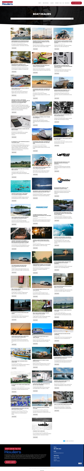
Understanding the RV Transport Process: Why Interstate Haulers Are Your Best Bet (20, 41)
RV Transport (17, 43)
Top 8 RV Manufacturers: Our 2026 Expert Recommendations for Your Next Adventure (62, 262)
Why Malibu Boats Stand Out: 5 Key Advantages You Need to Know (61, 188)
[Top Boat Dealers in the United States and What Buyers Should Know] (21, 401)
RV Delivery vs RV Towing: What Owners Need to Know (21, 385)
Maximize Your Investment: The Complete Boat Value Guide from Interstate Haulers (63, 237)
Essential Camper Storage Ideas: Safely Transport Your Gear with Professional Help (41, 241)
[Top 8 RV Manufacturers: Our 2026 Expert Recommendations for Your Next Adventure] (63, 255)
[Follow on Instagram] (81, 463)
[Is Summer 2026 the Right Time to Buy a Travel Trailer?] (42, 329)
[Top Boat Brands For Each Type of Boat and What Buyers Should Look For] (63, 350)
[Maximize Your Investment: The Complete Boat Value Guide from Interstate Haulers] (63, 230)
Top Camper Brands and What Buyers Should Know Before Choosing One (19, 266)
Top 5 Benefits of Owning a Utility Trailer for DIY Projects (41, 117)
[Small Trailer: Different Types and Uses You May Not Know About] (21, 282)
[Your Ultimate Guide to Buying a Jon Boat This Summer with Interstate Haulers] (21, 210)
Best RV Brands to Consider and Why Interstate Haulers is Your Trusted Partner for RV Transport (63, 66)
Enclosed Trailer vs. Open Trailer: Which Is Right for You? (63, 139)
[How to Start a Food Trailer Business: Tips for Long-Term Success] (63, 107)
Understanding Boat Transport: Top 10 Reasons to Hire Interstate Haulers (62, 90)
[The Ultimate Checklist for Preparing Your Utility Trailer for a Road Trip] (42, 160)
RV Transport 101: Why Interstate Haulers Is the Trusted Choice (20, 142)
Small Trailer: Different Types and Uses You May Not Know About (21, 289)
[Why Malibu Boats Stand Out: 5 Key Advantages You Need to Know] (63, 180)
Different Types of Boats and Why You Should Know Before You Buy (62, 381)
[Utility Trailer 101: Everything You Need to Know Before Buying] (21, 81)
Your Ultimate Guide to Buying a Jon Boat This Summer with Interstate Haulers (20, 218)
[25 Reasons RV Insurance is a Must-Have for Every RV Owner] (21, 122)
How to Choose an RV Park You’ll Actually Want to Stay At (20, 169)
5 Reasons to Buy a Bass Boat (39, 431)
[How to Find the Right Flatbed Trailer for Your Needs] (63, 303)
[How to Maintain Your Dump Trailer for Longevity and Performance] (42, 58)
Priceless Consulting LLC (51, 468)
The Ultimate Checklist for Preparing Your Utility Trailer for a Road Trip (41, 168)
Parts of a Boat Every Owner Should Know (63, 404)
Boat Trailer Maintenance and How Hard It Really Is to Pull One (63, 287)
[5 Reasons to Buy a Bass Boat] (42, 424)
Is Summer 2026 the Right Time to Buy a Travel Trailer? (40, 337)
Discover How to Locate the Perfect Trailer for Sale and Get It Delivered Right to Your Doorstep (63, 41)
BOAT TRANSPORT (17, 66)
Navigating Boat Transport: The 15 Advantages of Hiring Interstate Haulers (20, 65)
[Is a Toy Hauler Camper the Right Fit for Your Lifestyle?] (42, 282)
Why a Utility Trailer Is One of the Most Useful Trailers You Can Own (41, 313)
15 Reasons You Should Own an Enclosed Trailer (20, 313)
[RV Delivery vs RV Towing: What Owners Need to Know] (21, 377)
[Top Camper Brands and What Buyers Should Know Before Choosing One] (21, 258)
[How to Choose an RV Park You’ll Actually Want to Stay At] (21, 162)
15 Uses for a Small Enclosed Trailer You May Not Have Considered (41, 384)
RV (19, 43)
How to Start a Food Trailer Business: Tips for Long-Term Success (63, 115)
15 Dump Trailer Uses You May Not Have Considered (62, 334)
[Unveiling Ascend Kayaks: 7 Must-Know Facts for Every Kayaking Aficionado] (21, 186)
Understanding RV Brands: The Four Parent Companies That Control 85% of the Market (42, 265)
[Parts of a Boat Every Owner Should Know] (63, 397)
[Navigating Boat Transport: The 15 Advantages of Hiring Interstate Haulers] (21, 57)
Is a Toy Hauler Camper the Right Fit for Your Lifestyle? (41, 290)
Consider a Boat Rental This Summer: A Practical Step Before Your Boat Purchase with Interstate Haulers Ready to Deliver (20, 241)
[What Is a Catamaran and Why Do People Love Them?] (42, 400)
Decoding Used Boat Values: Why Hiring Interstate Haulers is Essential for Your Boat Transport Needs (41, 41)
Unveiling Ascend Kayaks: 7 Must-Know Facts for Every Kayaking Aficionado (19, 194)
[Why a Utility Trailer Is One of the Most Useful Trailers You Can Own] (42, 306)
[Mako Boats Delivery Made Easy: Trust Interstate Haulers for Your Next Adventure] (63, 155)
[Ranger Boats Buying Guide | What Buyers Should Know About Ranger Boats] (21, 329)
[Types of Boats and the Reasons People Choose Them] (21, 354)
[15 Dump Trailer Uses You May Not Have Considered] (63, 326)
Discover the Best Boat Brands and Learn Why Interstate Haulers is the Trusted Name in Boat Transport (63, 213)
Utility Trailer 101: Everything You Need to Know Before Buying (20, 89)
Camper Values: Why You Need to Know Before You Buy (41, 361)
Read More (14, 48)
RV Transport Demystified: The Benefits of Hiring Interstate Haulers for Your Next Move (41, 90)
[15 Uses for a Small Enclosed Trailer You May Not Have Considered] (42, 377)
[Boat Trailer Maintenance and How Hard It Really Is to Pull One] (63, 279)
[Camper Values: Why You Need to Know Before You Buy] (42, 353)
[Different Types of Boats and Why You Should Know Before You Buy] (63, 374)
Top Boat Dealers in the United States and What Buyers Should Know (20, 409)
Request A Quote (10, 462)
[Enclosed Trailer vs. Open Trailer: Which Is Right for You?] (63, 131)
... (69, 440)
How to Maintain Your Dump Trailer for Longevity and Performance (41, 66)
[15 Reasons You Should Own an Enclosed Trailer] (21, 305)
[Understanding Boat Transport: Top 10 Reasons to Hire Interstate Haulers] (63, 83)
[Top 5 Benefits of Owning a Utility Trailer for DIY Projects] (42, 109)
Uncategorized (42, 92)
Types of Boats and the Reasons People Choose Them (19, 361)
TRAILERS (16, 90)
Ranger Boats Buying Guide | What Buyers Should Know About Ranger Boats (20, 337)
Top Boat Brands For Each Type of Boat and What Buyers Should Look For (63, 358)
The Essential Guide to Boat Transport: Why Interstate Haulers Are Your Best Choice (42, 191)
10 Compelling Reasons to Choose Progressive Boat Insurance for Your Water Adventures (42, 215)
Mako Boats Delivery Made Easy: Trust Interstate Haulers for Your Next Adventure (62, 163)
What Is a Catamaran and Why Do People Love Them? (41, 408)
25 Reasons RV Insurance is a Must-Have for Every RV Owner (20, 129)
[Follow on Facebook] (79, 463)
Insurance (38, 217)
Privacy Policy (42, 470)
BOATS (21, 66)
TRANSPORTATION (22, 43)
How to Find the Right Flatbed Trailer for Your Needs (63, 310)
